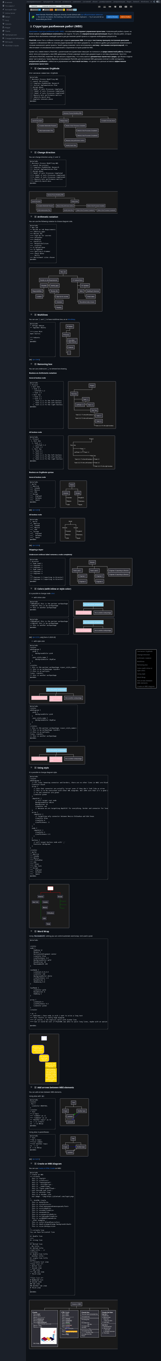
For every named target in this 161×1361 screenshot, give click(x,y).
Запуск (7, 17)
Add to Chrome (113, 17)
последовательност (34, 2)
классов (58, 2)
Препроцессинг (11, 35)
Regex (129, 2)
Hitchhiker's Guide (12, 46)
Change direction (143, 655)
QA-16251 (36, 1159)
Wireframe (145, 2)
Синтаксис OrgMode (144, 651)
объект (95, 2)
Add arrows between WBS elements (144, 682)
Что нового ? (10, 6)
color (52, 593)
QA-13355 (36, 545)
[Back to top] (31, 68)
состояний (87, 2)
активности (66, 2)
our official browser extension (92, 15)
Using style (141, 674)
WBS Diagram (65, 6)
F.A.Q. (7, 20)
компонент (77, 2)
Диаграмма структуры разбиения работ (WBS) (46, 31)
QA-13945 (36, 359)
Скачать (8, 24)
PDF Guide (9, 42)
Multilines (140, 661)
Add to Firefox (125, 17)
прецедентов (48, 2)
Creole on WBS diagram (146, 686)
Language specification (49, 6)
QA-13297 (36, 510)
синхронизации (119, 2)
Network (136, 2)
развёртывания (105, 2)
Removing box (142, 665)
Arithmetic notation (144, 658)
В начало (8, 2)
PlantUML (34, 6)
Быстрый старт (11, 10)
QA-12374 (36, 637)
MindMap (71, 319)
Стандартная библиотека (14, 38)
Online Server (10, 13)
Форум (7, 28)
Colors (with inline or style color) (144, 669)
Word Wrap (141, 677)
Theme (7, 31)
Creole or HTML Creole (46, 1168)
